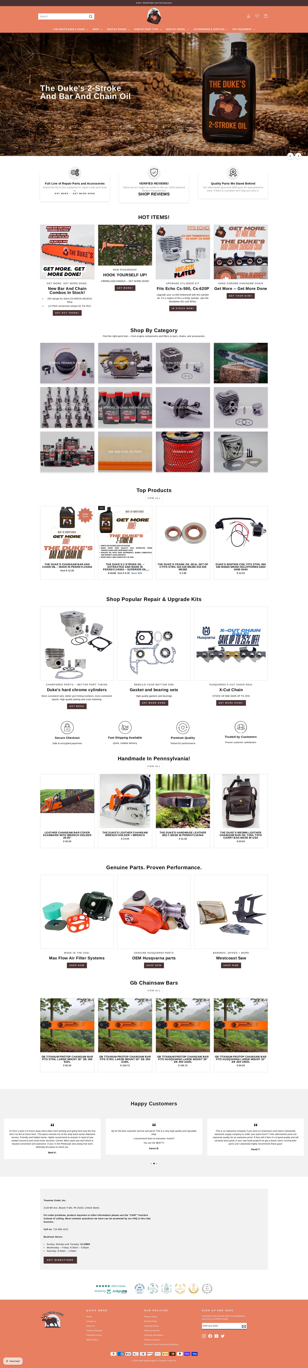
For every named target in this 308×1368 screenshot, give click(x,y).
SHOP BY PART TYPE (146, 29)
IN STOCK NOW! (183, 308)
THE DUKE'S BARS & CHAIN (69, 29)
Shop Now (77, 965)
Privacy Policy (150, 1317)
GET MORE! (125, 288)
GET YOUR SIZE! (240, 296)
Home (89, 1317)
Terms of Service (152, 1330)
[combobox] (66, 16)
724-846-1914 (60, 1229)
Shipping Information (153, 1335)
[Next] (298, 156)
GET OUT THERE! (67, 313)
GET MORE (76, 706)
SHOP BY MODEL (176, 29)
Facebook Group (94, 1335)
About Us (90, 1326)
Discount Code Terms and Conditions (161, 1344)
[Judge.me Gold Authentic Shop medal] (180, 1288)
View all (154, 498)
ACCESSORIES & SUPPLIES (209, 29)
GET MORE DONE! (231, 703)
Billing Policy (92, 1340)
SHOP (96, 29)
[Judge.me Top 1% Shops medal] (193, 1288)
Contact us (91, 1321)
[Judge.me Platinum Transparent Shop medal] (153, 1288)
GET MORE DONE (154, 703)
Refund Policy (150, 1321)
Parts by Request (94, 1330)
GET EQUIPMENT (242, 29)
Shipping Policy (151, 1326)
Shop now (154, 965)
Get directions (60, 1260)
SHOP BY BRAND (117, 29)
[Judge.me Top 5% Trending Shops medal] (207, 1288)
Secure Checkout (152, 1340)
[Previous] (290, 156)
